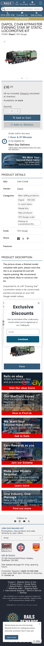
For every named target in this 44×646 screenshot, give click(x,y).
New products (25, 212)
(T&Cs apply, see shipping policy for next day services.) (24, 148)
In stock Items (25, 204)
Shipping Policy (31, 588)
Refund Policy (16, 586)
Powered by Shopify (32, 605)
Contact (11, 582)
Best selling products (28, 195)
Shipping (24, 93)
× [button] (39, 623)
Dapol (12, 34)
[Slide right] (26, 78)
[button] (17, 4)
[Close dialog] (39, 303)
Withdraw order (15, 588)
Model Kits (23, 208)
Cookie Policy (30, 584)
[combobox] (22, 9)
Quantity (8, 106)
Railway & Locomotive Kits (26, 222)
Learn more (11, 637)
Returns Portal (30, 586)
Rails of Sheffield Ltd (19, 605)
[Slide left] (17, 78)
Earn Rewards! (22, 18)
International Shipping (14, 590)
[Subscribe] (40, 537)
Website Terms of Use (26, 582)
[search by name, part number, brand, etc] (3, 9)
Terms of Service (34, 590)
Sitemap (23, 592)
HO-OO (31, 199)
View (22, 366)
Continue (23, 339)
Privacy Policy (16, 584)
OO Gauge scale (26, 217)
